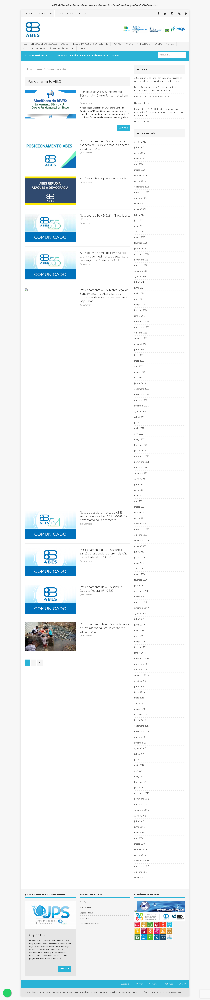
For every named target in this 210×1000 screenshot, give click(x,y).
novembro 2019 (141, 596)
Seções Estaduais (87, 912)
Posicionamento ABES (34, 48)
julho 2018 (139, 686)
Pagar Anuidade (45, 14)
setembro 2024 (141, 271)
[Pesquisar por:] (172, 54)
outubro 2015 (140, 872)
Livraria (82, 14)
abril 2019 (138, 636)
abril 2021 (138, 501)
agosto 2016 (140, 815)
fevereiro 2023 (140, 377)
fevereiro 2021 (140, 512)
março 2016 (139, 843)
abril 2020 (138, 568)
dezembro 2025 (141, 186)
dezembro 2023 (141, 321)
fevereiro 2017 (140, 782)
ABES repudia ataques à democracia (103, 178)
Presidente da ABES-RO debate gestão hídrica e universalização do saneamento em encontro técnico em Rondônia (159, 112)
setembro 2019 (141, 608)
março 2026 (139, 170)
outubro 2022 (140, 400)
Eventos (116, 43)
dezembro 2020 (141, 523)
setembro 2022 (141, 405)
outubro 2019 (140, 602)
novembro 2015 (141, 866)
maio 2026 (139, 158)
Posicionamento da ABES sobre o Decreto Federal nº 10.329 (101, 589)
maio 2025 (139, 226)
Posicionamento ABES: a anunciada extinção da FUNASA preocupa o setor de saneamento (104, 145)
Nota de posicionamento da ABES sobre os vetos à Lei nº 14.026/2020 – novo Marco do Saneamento (103, 516)
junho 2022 (139, 422)
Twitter (139, 984)
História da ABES (87, 907)
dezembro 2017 (141, 725)
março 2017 (139, 776)
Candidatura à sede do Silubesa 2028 (151, 96)
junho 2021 (139, 490)
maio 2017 (139, 765)
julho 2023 (139, 349)
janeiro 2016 (140, 855)
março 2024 (139, 304)
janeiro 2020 (140, 585)
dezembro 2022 (141, 389)
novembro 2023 (141, 327)
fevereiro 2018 (140, 714)
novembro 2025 (141, 192)
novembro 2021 (141, 462)
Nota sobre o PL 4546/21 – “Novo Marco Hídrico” (105, 217)
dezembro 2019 (141, 591)
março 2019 (139, 641)
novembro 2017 (141, 731)
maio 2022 (139, 428)
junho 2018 (139, 692)
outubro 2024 (140, 265)
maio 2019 (139, 630)
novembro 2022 (141, 394)
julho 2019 (139, 619)
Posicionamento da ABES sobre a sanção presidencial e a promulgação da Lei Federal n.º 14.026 (103, 553)
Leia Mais (123, 127)
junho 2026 (139, 153)
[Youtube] (179, 13)
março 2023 (139, 372)
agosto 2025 (140, 209)
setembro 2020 (141, 540)
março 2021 (139, 506)
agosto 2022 (140, 411)
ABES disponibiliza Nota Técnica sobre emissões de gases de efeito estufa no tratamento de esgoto (158, 79)
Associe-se (28, 14)
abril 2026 (138, 164)
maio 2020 (139, 563)
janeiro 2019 (140, 652)
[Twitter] (165, 13)
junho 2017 (139, 759)
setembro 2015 (141, 877)
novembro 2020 (141, 529)
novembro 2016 (141, 798)
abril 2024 (138, 299)
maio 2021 (139, 495)
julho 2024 (139, 282)
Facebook (125, 984)
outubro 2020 (140, 535)
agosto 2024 (140, 276)
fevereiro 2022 (140, 445)
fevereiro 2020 (140, 579)
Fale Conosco (85, 902)
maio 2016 (139, 832)
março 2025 (139, 237)
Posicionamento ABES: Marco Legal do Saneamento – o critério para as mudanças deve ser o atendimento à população (104, 295)
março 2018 (139, 709)
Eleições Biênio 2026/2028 (44, 43)
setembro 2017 (141, 742)
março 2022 (139, 439)
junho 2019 (139, 624)
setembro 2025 (141, 203)
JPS (73, 48)
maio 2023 (139, 360)
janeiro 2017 (140, 787)
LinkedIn (182, 984)
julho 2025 (139, 214)
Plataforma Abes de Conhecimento (90, 43)
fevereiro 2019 (140, 647)
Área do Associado (65, 14)
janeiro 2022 (140, 450)
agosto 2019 (140, 613)
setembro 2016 (141, 810)
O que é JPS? (37, 935)
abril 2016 (138, 838)
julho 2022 (139, 417)
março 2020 (139, 574)
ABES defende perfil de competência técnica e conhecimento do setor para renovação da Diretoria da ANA (104, 256)
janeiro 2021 (140, 518)
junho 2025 (139, 220)
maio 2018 (139, 697)
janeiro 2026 (140, 181)
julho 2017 (139, 753)
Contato (82, 48)
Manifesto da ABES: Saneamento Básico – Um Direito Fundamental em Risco (104, 95)
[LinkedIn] (186, 13)
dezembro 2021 (141, 456)
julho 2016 (139, 821)
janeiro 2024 (140, 316)
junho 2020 (139, 557)
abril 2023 (138, 366)
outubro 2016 (140, 804)
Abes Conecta (86, 918)
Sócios (64, 43)
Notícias (170, 43)
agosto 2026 (140, 141)
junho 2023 (139, 355)
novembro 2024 (141, 259)
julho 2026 (139, 147)
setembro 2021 (141, 473)
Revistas (158, 43)
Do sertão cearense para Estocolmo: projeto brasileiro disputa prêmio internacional (155, 89)
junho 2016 (139, 826)
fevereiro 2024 (140, 310)
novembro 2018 (141, 664)
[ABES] (47, 29)
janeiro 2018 (140, 720)
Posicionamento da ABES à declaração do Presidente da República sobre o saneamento (104, 627)
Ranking (129, 43)
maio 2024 (139, 293)
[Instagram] (172, 13)
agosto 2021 (140, 478)
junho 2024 (139, 287)
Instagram (154, 984)
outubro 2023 (140, 332)
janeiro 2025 (140, 248)
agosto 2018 (140, 680)
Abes (25, 43)
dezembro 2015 (141, 860)
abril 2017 (138, 770)
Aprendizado (143, 43)
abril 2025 (138, 231)
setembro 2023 (141, 338)
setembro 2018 (141, 675)
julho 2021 (139, 484)
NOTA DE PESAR (141, 103)
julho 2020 (139, 551)
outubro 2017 (140, 737)
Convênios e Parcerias (89, 923)
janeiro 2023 (140, 383)
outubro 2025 (140, 198)
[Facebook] (158, 13)
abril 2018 (138, 703)
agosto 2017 (140, 748)
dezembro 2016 (141, 793)
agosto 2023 (140, 344)
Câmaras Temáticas (58, 48)
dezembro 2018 (141, 658)
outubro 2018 (140, 669)
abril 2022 (138, 433)
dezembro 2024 (141, 254)
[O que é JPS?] (50, 927)
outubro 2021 (140, 467)
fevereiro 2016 (140, 849)
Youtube (169, 984)
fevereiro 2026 (140, 175)
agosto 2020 (140, 546)
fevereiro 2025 (140, 243)
